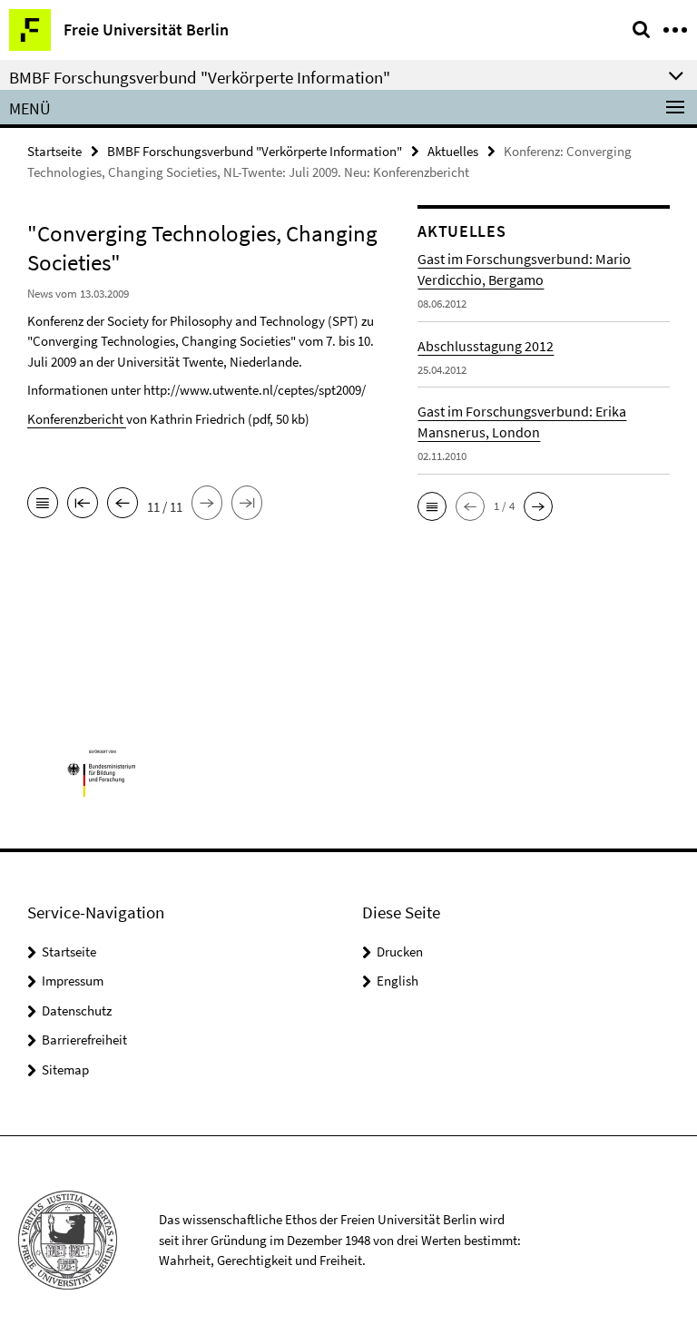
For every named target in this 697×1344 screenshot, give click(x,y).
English (397, 980)
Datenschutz (77, 1010)
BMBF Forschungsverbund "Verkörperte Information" (254, 151)
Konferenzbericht (76, 418)
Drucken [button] (400, 951)
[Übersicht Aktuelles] (42, 504)
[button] (432, 506)
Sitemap (65, 1069)
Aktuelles (452, 151)
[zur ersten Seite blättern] (82, 504)
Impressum (72, 980)
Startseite (54, 151)
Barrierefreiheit (84, 1039)
